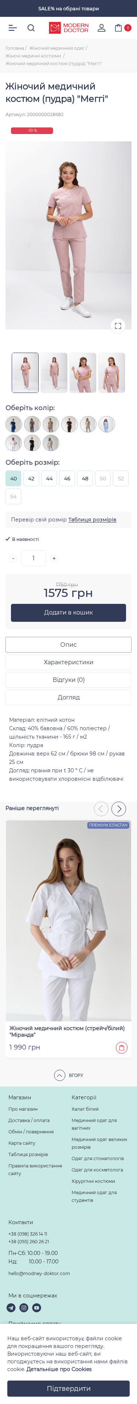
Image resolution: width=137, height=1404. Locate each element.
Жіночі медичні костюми (33, 56)
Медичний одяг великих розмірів (99, 1143)
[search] (31, 28)
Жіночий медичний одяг (57, 48)
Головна (14, 48)
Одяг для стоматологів (98, 1158)
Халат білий (85, 1109)
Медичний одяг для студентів (94, 1196)
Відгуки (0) (69, 679)
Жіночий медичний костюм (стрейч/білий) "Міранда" (67, 1031)
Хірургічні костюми (93, 1181)
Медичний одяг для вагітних (94, 1124)
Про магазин (23, 1109)
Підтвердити (69, 1389)
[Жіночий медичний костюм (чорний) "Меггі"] (32, 443)
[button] (118, 809)
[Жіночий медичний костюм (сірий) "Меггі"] (51, 443)
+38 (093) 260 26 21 (28, 1241)
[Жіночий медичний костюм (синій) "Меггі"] (13, 424)
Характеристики (69, 662)
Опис (68, 644)
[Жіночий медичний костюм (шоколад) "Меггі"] (69, 424)
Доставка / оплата (29, 1120)
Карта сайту (21, 1143)
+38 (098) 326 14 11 (27, 1234)
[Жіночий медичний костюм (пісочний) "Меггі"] (88, 424)
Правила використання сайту (35, 1169)
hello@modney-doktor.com (39, 1273)
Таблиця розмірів (92, 519)
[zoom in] (118, 326)
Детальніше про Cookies (59, 1369)
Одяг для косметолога (97, 1170)
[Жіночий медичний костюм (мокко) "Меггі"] (51, 424)
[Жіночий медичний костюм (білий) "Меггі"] (13, 443)
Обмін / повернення (31, 1131)
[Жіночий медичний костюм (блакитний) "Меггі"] (107, 424)
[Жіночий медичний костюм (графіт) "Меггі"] (32, 424)
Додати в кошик (68, 612)
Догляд (69, 697)
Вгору (76, 1075)
